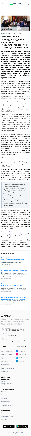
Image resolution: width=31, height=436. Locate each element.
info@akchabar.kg (11, 335)
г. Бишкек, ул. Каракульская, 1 (15, 341)
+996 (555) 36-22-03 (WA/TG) (14, 330)
